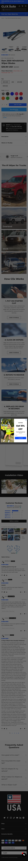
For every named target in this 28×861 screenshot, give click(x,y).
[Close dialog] (26, 420)
